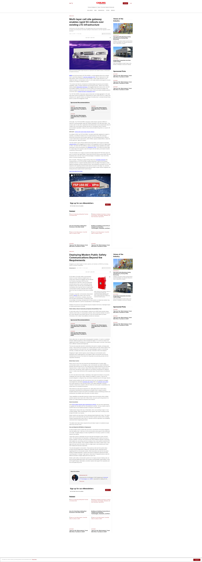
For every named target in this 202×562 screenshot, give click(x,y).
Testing (107, 10)
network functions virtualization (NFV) (86, 91)
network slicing (72, 144)
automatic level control (103, 384)
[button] (70, 3)
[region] (101, 560)
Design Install (101, 10)
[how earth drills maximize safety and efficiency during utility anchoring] (123, 28)
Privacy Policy (34, 559)
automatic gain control (88, 384)
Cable (95, 10)
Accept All (197, 559)
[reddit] (91, 37)
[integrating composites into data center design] (123, 52)
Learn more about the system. (76, 171)
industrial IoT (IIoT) (92, 147)
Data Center (89, 10)
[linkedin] (88, 37)
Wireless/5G (71, 251)
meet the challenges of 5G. (89, 77)
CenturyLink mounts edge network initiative (84, 131)
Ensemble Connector (100, 159)
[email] (93, 37)
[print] (110, 37)
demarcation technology (82, 87)
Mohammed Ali (72, 268)
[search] (72, 3)
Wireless (113, 10)
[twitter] (90, 37)
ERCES (75, 295)
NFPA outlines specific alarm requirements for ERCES (84, 408)
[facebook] (86, 37)
